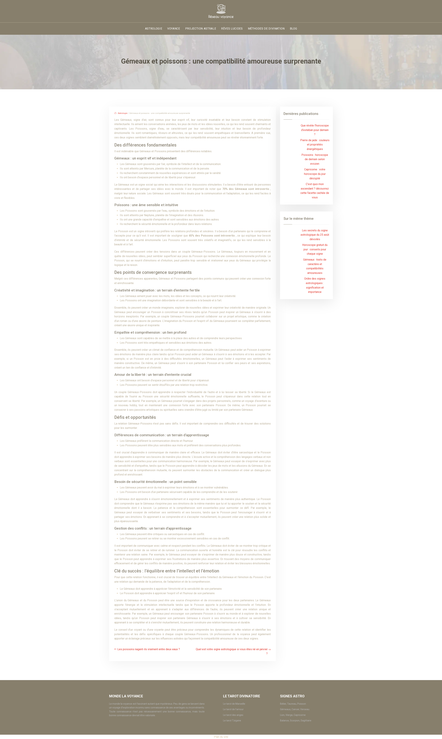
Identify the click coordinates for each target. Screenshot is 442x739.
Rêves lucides (232, 28)
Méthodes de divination (266, 28)
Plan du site (221, 736)
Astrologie (153, 28)
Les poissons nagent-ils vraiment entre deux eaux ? (148, 649)
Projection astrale (200, 28)
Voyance (173, 28)
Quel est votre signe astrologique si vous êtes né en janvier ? (232, 651)
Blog (293, 28)
